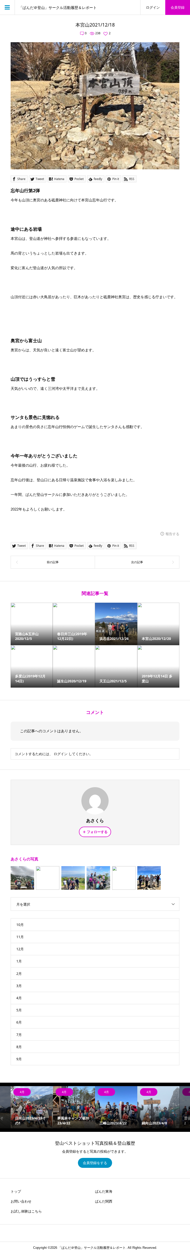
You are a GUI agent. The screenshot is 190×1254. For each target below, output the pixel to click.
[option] (32, 1107)
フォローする (97, 831)
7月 (19, 1034)
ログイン (153, 7)
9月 (19, 1059)
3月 (19, 985)
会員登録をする (95, 1162)
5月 (19, 1010)
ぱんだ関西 (103, 1201)
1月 (19, 961)
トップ (16, 1191)
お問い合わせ (21, 1201)
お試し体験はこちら (26, 1211)
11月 (20, 936)
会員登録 (178, 7)
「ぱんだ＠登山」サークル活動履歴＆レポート (58, 7)
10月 (20, 924)
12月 (20, 949)
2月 (19, 973)
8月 (19, 1046)
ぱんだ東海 (103, 1191)
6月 (19, 1022)
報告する (172, 533)
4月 (19, 998)
